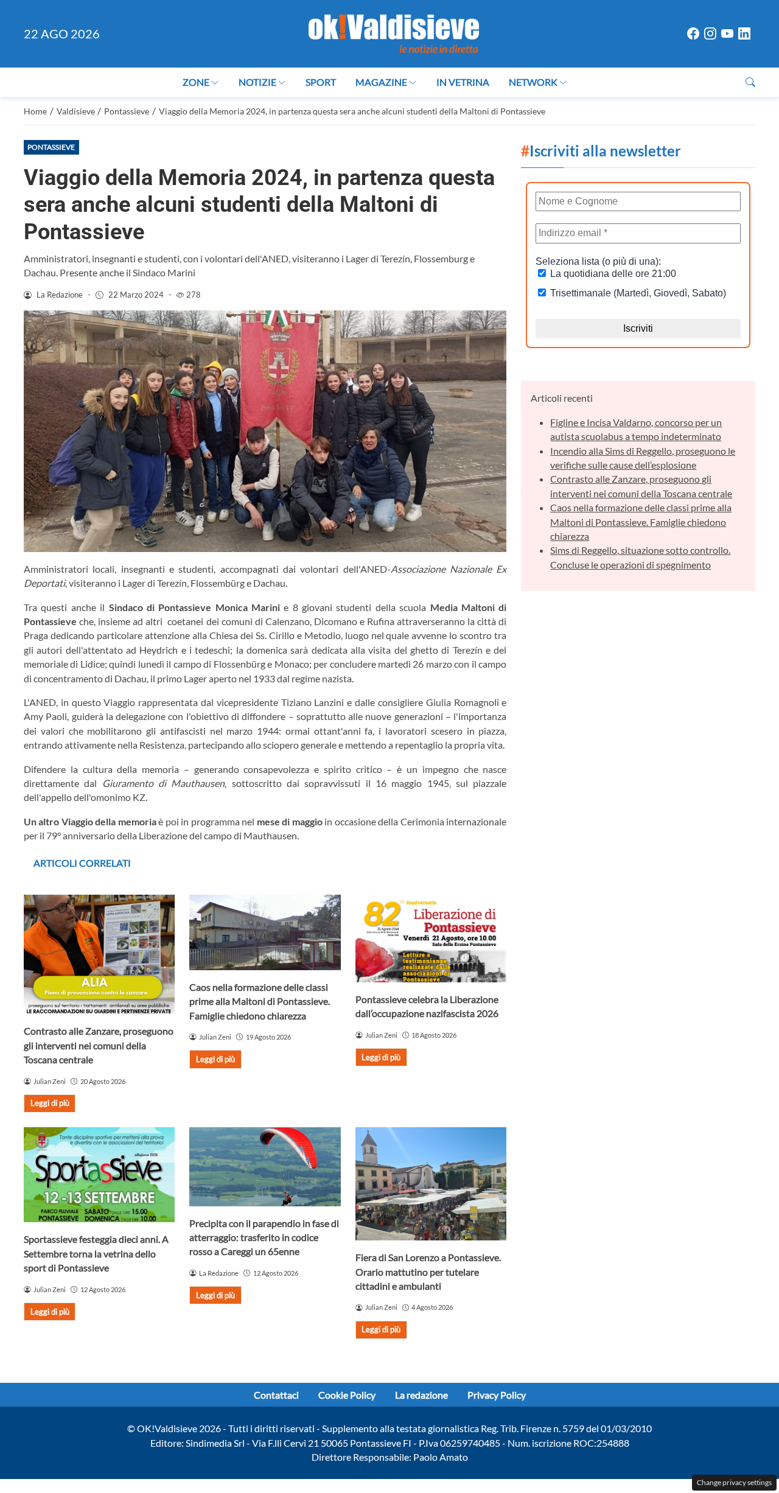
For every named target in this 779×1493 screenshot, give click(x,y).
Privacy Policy (496, 1394)
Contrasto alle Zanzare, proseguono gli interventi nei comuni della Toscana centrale (98, 1045)
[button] (750, 82)
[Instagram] (710, 34)
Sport (321, 82)
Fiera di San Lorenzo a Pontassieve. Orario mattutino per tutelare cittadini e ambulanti (428, 1271)
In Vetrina (462, 82)
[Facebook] (693, 34)
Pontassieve (51, 147)
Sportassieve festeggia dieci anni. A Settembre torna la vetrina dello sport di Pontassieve (96, 1253)
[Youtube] (727, 34)
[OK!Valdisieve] (394, 32)
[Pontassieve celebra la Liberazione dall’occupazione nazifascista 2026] (430, 938)
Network (533, 82)
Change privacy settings (734, 1482)
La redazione (421, 1394)
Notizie (257, 82)
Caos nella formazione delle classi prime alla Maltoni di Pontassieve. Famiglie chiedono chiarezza (259, 1001)
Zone (196, 82)
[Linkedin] (744, 34)
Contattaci (276, 1394)
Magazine (381, 82)
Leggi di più (49, 1103)
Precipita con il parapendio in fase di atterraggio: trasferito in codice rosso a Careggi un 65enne (264, 1237)
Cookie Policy (347, 1394)
